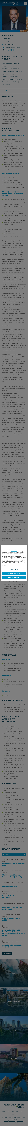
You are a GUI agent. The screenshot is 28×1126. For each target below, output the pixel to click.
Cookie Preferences (14, 569)
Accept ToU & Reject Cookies (14, 573)
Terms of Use (14, 551)
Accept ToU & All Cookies (14, 577)
